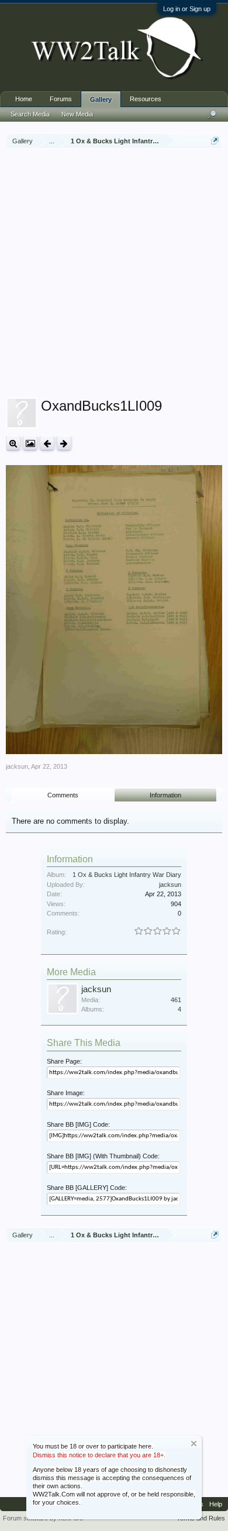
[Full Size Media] (13, 443)
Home (23, 98)
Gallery (101, 99)
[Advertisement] (114, 274)
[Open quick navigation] (215, 141)
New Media (77, 114)
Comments (62, 795)
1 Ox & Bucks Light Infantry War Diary (126, 874)
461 (176, 999)
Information (165, 795)
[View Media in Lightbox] (30, 443)
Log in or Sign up (186, 8)
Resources (145, 98)
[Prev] (47, 443)
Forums (61, 98)
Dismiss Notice (193, 1443)
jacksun (17, 766)
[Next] (64, 443)
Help (215, 1504)
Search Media (30, 114)
